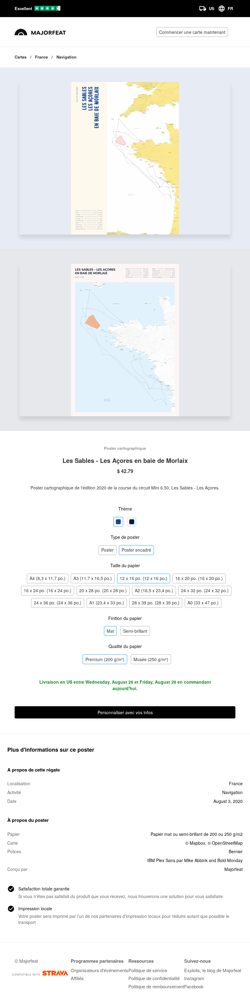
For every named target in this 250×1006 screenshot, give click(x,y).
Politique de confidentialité (154, 978)
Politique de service (147, 970)
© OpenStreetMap (225, 843)
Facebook (194, 986)
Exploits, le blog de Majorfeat (212, 970)
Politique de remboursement (156, 986)
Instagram (194, 978)
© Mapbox (195, 843)
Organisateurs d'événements (99, 970)
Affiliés (77, 978)
